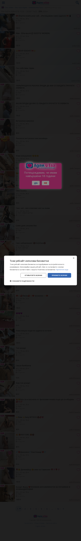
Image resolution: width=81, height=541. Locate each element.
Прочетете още (62, 269)
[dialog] (40, 270)
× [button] (73, 258)
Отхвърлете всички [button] (33, 275)
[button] (22, 281)
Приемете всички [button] (59, 275)
